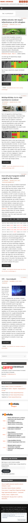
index (21, 269)
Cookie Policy (4, 517)
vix (15, 271)
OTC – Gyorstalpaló (9, 279)
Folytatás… (6, 84)
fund (14, 346)
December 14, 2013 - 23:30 (15, 281)
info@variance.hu (11, 374)
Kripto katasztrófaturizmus (16, 392)
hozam (17, 87)
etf (20, 166)
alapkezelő (11, 87)
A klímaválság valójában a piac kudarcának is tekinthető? (15, 428)
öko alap (5, 271)
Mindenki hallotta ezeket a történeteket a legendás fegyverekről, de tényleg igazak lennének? (16, 448)
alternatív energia (17, 269)
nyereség (21, 87)
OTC (6, 26)
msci (2, 271)
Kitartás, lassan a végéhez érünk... (10, 494)
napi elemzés (8, 182)
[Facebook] (20, 2)
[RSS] (24, 2)
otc (7, 271)
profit (3, 348)
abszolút (8, 166)
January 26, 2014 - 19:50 (15, 102)
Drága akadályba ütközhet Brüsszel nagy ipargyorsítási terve (16, 441)
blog (3, 26)
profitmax (5, 348)
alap (8, 87)
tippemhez (4, 208)
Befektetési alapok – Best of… (9, 53)
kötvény (24, 269)
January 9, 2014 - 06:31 (15, 180)
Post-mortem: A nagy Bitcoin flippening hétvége (13, 490)
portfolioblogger (5, 89)
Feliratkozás (6, 471)
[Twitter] (22, 2)
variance (6, 24)
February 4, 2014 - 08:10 (15, 24)
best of (15, 87)
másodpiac (18, 346)
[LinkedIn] (27, 2)
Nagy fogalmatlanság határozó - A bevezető (12, 492)
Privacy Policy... (3, 376)
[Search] (24, 356)
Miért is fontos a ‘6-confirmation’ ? (14, 386)
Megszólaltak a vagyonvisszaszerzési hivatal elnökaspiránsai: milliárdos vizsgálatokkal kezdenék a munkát (16, 435)
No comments (23, 18)
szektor (13, 168)
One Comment (23, 174)
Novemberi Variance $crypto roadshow (11, 488)
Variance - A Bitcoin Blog (6, 1)
